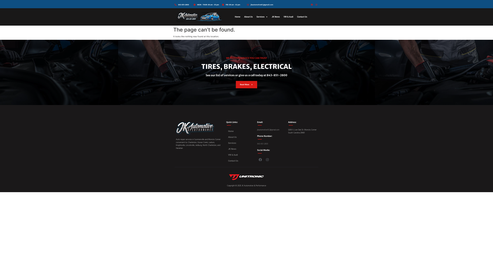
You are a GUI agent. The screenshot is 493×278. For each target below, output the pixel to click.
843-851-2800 (183, 4)
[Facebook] (312, 5)
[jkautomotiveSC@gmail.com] (248, 5)
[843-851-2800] (176, 5)
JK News (276, 17)
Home (237, 17)
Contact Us (302, 17)
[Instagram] (316, 5)
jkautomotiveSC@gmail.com (262, 4)
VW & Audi (288, 17)
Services (260, 17)
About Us (248, 17)
